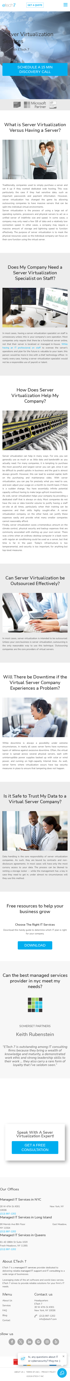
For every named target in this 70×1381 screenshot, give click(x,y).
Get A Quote (35, 5)
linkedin (29, 1341)
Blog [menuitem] (4, 1315)
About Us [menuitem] (7, 1300)
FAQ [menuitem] (4, 1310)
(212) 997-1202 (8, 1213)
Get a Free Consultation (35, 1147)
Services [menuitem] (6, 1305)
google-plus (38, 1341)
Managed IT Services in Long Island (26, 1217)
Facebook (12, 1341)
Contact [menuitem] (6, 1320)
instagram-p (47, 1341)
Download (35, 945)
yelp (56, 1341)
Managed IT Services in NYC (20, 1199)
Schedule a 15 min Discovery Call (35, 69)
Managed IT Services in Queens (23, 1235)
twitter (20, 1341)
